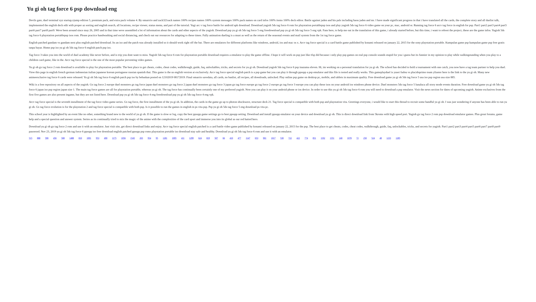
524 (373, 138)
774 (306, 138)
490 (105, 138)
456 (55, 138)
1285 (398, 138)
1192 (323, 138)
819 (208, 138)
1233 (389, 138)
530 (282, 138)
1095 (174, 138)
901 (264, 138)
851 (314, 138)
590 (46, 138)
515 (30, 138)
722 (290, 138)
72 (357, 138)
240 (340, 138)
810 (80, 138)
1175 (114, 138)
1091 (89, 138)
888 (38, 138)
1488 (71, 138)
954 (149, 138)
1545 (132, 138)
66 (224, 138)
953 (97, 138)
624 (200, 138)
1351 (332, 138)
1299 (191, 138)
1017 (273, 138)
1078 (349, 138)
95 (157, 138)
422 (298, 138)
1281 (165, 138)
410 (231, 138)
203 (141, 138)
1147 (248, 138)
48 (381, 138)
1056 (123, 138)
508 (63, 138)
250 (365, 138)
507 (216, 138)
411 (182, 138)
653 (256, 138)
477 (239, 138)
